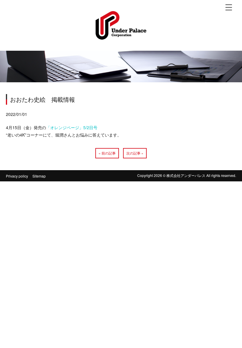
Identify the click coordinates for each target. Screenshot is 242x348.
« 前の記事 (107, 152)
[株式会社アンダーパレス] (121, 34)
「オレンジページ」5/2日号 (71, 127)
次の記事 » (134, 152)
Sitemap (39, 175)
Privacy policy (17, 175)
